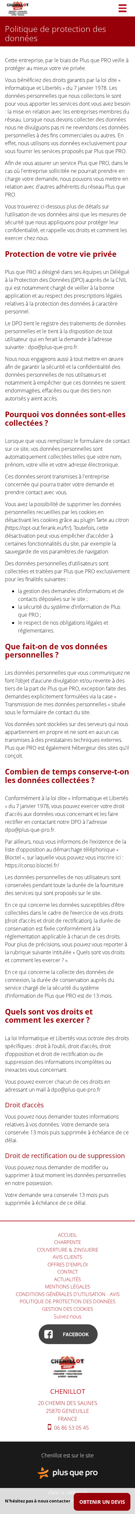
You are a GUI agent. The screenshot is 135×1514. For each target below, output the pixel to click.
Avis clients (67, 1257)
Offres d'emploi (68, 1264)
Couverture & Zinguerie (67, 1249)
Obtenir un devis (102, 1502)
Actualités (67, 1279)
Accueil (67, 1234)
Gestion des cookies (67, 1309)
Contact (67, 1271)
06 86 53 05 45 (71, 1427)
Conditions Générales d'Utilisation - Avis (68, 1294)
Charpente (67, 1242)
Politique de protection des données (67, 1301)
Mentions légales (67, 1286)
